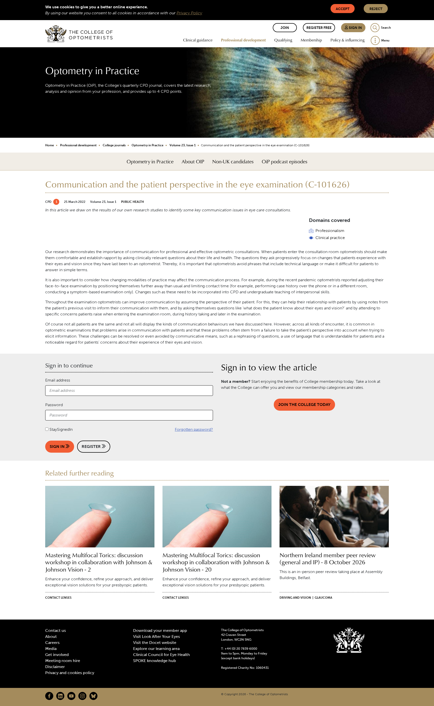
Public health (132, 202)
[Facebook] (49, 696)
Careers (52, 642)
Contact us (55, 630)
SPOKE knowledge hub (154, 660)
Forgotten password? (194, 429)
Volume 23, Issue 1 (183, 145)
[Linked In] (60, 696)
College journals (114, 145)
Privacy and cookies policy (69, 672)
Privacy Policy (189, 13)
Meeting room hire (62, 660)
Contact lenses (58, 597)
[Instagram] (82, 696)
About (51, 636)
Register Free (319, 28)
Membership (311, 40)
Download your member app (160, 630)
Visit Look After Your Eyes (156, 636)
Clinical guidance (197, 40)
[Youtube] (71, 696)
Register (92, 446)
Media (51, 648)
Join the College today (304, 404)
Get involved (57, 654)
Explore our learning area (156, 648)
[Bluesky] (93, 696)
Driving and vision (295, 597)
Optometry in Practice (148, 145)
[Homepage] (79, 33)
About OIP (193, 161)
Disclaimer (55, 666)
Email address (57, 380)
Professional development (243, 40)
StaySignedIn (61, 429)
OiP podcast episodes (284, 161)
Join (285, 28)
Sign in (355, 28)
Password (54, 404)
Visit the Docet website (154, 642)
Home (49, 145)
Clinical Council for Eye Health (161, 654)
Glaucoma (323, 597)
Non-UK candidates (233, 161)
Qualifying (283, 40)
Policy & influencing (347, 40)
